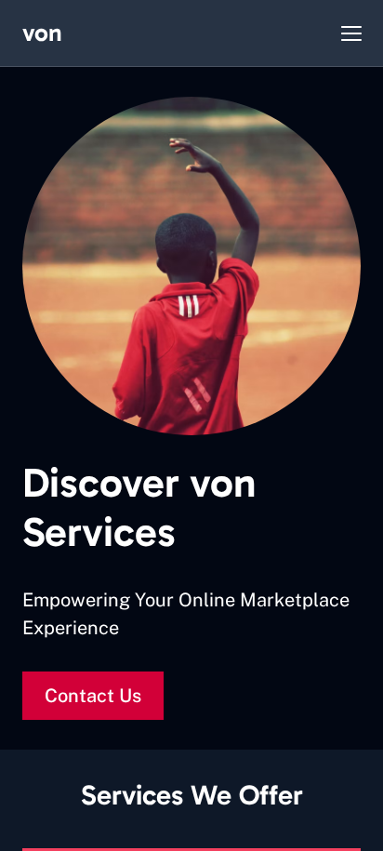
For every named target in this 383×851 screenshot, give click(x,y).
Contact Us (93, 696)
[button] (351, 33)
